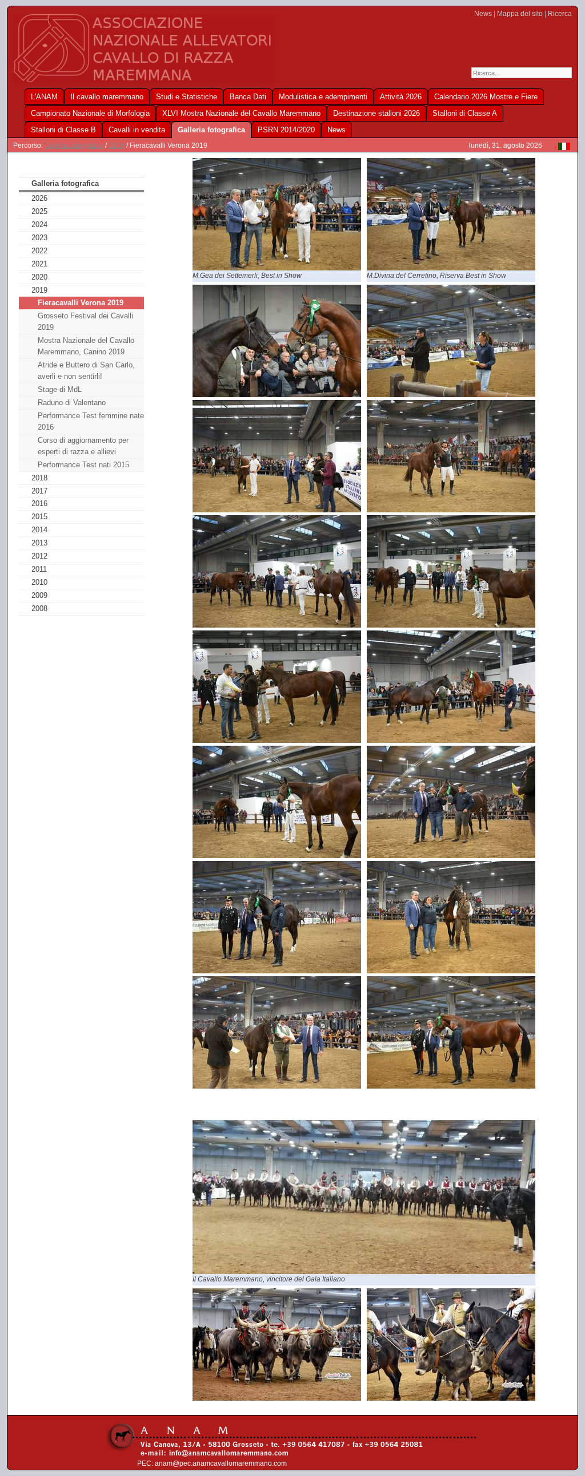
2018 (39, 478)
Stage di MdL (60, 389)
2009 (39, 595)
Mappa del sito (520, 14)
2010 (39, 582)
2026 (39, 198)
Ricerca (560, 14)
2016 (39, 503)
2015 (39, 516)
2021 (39, 264)
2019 (117, 145)
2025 (39, 211)
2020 (39, 277)
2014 (39, 529)
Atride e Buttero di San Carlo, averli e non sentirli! (86, 371)
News (483, 14)
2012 (39, 556)
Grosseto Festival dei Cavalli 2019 (85, 321)
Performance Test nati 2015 (83, 464)
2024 (39, 224)
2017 (39, 491)
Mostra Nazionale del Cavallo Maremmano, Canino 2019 (86, 346)
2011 (39, 569)
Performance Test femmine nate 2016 (91, 421)
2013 (39, 543)
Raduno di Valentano (72, 402)
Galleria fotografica (74, 145)
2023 (39, 237)
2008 (39, 608)
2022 (39, 250)
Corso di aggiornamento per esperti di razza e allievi (83, 446)
